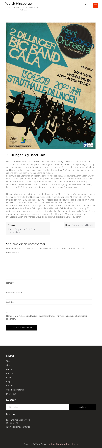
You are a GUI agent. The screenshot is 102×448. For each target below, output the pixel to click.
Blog (8, 381)
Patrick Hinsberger (18, 4)
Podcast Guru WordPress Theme (63, 444)
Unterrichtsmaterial (15, 389)
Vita (8, 365)
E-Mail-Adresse (14, 292)
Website (10, 302)
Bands (9, 369)
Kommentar (12, 252)
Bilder (9, 377)
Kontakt (9, 385)
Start (8, 361)
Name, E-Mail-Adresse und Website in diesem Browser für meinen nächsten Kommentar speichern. (46, 317)
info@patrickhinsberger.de (18, 426)
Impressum (11, 393)
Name (10, 282)
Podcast (10, 373)
